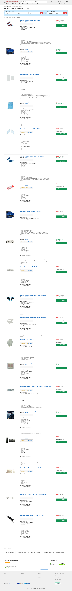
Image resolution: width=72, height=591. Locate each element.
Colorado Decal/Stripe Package (60, 550)
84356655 (26, 49)
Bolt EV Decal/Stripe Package (22, 550)
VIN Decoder (6, 576)
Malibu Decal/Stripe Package (22, 552)
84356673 (26, 103)
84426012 (26, 296)
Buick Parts (8, 3)
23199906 (26, 495)
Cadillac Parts (14, 3)
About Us (5, 573)
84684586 (26, 157)
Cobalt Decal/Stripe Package (47, 550)
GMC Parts (28, 3)
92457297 (26, 364)
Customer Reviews (7, 574)
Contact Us (61, 3)
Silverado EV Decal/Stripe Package (48, 552)
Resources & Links (40, 576)
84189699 (26, 516)
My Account (23, 573)
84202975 (26, 412)
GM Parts (39, 573)
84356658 (26, 212)
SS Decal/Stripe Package (21, 554)
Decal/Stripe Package (15, 6)
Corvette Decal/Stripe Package (9, 552)
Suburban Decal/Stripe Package (35, 554)
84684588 (26, 21)
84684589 (26, 185)
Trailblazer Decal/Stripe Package (61, 554)
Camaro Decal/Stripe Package (35, 550)
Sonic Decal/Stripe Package (60, 552)
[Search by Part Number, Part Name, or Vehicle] (46, 1)
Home (5, 6)
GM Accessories (40, 3)
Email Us (58, 575)
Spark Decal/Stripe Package (9, 554)
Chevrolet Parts (21, 3)
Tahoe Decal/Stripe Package (47, 554)
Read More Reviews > (44, 569)
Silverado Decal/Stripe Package (35, 552)
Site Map (39, 577)
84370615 (26, 239)
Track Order (23, 574)
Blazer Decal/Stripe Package (9, 550)
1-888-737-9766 (59, 579)
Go (41, 13)
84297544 (26, 438)
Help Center (66, 3)
